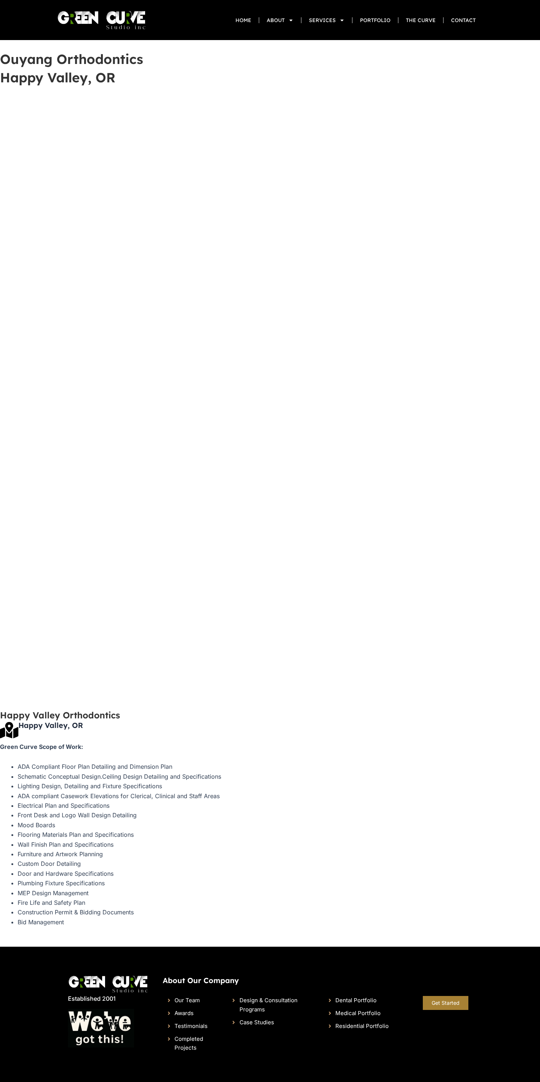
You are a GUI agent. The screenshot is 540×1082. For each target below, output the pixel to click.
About (276, 20)
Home (243, 20)
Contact (463, 20)
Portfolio (375, 20)
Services (322, 20)
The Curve (421, 20)
